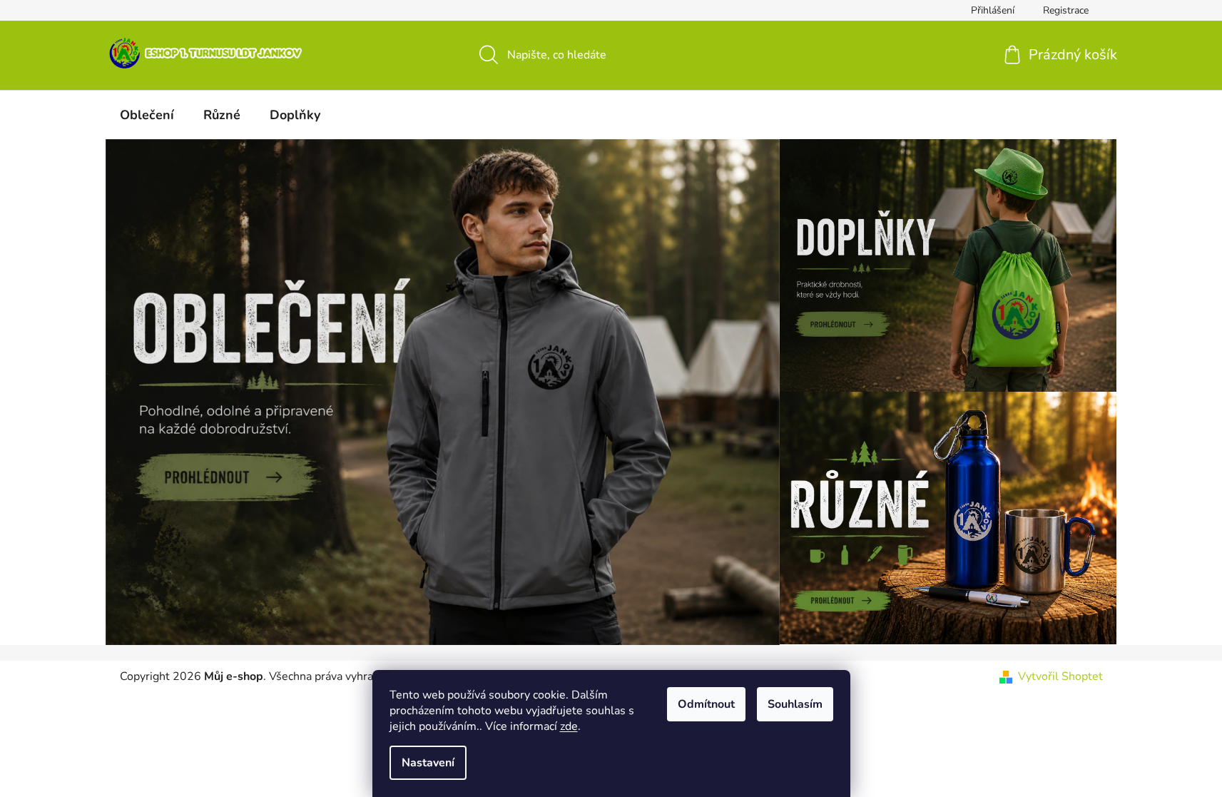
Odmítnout (706, 704)
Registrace (1066, 10)
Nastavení (428, 763)
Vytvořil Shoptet (1060, 676)
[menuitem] (147, 115)
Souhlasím (795, 704)
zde (569, 726)
